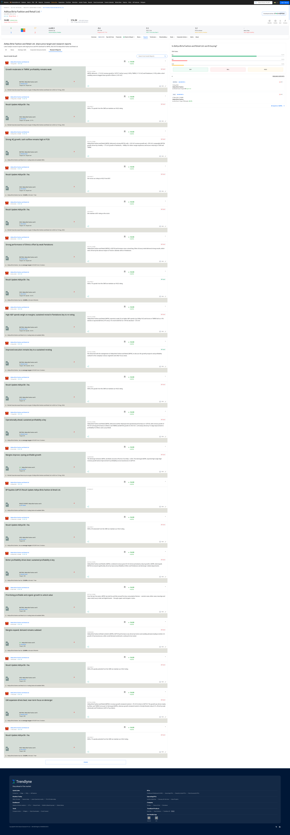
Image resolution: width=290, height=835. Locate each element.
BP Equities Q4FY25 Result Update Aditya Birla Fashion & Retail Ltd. (33, 490)
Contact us (15, 793)
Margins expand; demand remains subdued (23, 630)
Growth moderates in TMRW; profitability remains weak (29, 69)
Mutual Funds (36, 805)
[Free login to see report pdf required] (79, 81)
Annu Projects (174, 799)
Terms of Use (156, 805)
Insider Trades (83, 2)
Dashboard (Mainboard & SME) (155, 793)
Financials (119, 37)
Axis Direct (23, 118)
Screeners (47, 2)
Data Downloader (98, 2)
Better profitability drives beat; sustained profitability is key (30, 560)
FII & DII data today (51, 799)
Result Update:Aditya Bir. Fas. (18, 104)
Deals (172, 37)
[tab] (228, 76)
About (197, 37)
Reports (41, 2)
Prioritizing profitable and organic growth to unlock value (29, 595)
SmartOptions (157, 811)
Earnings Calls (22, 50)
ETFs (29, 805)
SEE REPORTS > (182, 82)
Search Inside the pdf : (11, 56)
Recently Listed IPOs (180, 793)
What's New (118, 2)
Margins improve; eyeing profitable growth (23, 455)
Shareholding (163, 37)
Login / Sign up (284, 2)
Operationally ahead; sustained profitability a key (26, 420)
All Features (136, 2)
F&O (33, 2)
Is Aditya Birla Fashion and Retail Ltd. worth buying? (194, 46)
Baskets (24, 2)
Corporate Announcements (38, 50)
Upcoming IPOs (169, 793)
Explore (125, 2)
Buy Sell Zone (110, 37)
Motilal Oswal (24, 83)
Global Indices (60, 805)
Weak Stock (12, 16)
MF (36, 2)
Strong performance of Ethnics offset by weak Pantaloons (29, 245)
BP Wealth (23, 505)
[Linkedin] (280, 827)
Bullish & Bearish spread (48, 805)
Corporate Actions (182, 37)
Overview (93, 37)
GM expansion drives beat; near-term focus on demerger (29, 700)
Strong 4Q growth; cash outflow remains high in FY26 (28, 139)
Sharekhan (23, 469)
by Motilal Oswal (176, 88)
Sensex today (25, 799)
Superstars (61, 2)
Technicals (153, 37)
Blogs (21, 793)
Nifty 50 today (16, 799)
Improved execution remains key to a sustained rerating (29, 350)
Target (163, 69)
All (6, 50)
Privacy (149, 805)
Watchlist (74, 2)
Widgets (143, 2)
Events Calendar (109, 2)
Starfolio (149, 811)
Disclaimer (165, 805)
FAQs (129, 2)
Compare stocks (17, 811)
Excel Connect (44, 811)
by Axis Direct (175, 101)
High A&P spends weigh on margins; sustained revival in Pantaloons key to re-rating (40, 315)
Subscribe (54, 2)
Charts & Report (129, 37)
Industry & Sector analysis (19, 805)
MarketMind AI (16, 2)
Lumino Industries (151, 799)
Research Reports (55, 50)
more (86, 762)
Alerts (29, 2)
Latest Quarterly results (37, 799)
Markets (6, 2)
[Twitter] (276, 827)
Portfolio (68, 2)
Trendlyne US (168, 811)
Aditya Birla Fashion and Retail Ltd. (22, 11)
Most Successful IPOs (193, 793)
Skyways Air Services (163, 799)
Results (90, 2)
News (138, 37)
